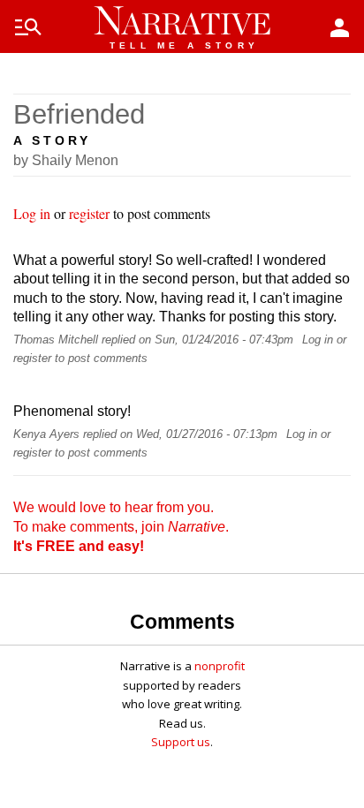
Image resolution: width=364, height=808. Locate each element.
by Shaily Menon (65, 160)
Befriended (79, 114)
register (89, 213)
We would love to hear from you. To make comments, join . (121, 526)
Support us (180, 742)
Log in (31, 213)
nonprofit (219, 666)
